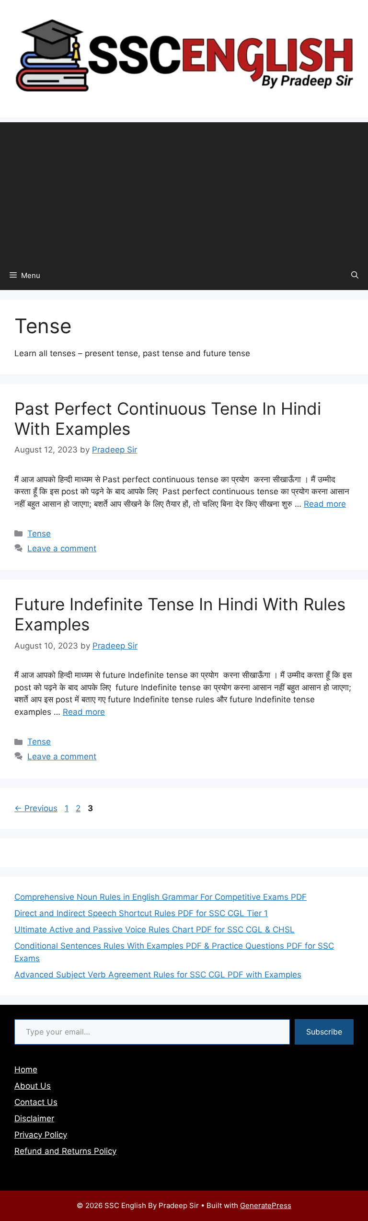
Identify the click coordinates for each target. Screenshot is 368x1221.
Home (25, 1069)
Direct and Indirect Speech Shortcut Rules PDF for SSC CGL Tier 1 (141, 913)
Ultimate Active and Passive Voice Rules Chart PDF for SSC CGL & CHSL (154, 929)
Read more (325, 504)
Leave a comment (61, 548)
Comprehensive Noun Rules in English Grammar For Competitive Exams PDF (160, 897)
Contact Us (36, 1102)
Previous (36, 808)
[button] (355, 275)
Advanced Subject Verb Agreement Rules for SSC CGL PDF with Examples (157, 974)
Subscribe (324, 1031)
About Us (32, 1086)
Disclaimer (34, 1118)
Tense (39, 533)
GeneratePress (265, 1205)
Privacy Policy (40, 1135)
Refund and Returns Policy (65, 1151)
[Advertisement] (184, 189)
